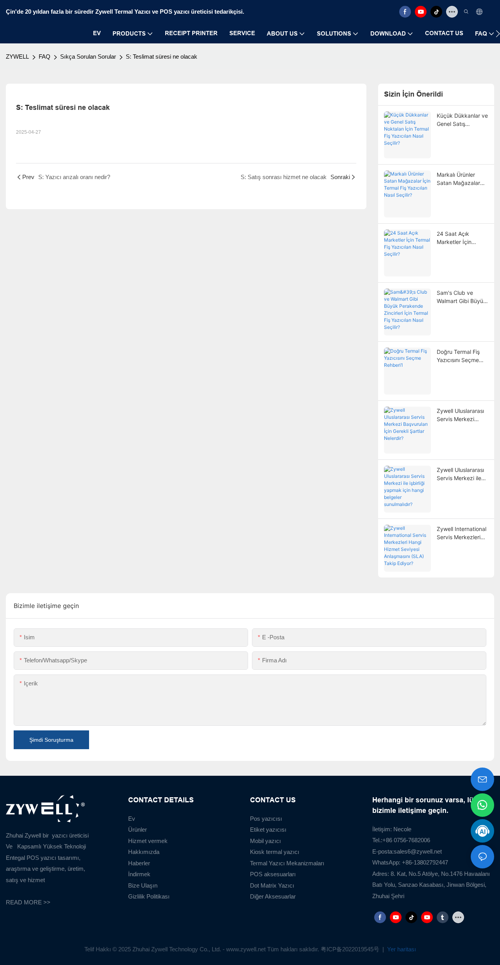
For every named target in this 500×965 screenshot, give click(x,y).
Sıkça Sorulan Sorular (88, 56)
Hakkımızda (143, 851)
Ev (131, 818)
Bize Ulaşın (142, 885)
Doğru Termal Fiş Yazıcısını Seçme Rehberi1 (458, 356)
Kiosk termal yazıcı (274, 851)
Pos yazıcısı (266, 818)
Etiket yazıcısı (268, 829)
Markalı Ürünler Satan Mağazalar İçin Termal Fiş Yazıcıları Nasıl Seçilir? (458, 179)
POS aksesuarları (273, 874)
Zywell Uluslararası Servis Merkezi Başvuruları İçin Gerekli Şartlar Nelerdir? (460, 415)
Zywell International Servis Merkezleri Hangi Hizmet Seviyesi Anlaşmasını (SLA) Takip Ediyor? (461, 533)
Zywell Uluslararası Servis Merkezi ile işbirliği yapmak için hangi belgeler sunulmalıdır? (462, 474)
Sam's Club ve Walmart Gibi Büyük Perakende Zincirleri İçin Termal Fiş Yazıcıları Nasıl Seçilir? (462, 297)
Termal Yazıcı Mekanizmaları (287, 863)
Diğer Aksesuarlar (273, 896)
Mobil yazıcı (265, 841)
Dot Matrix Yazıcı (272, 885)
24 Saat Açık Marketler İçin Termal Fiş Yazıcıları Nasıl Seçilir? (461, 238)
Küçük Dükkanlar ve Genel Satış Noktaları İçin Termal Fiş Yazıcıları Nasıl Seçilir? (462, 120)
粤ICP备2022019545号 (351, 949)
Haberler (139, 863)
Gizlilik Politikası (149, 896)
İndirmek (139, 874)
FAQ (44, 56)
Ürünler (137, 829)
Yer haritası (401, 949)
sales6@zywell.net (418, 851)
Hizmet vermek (148, 841)
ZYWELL (17, 56)
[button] (498, 33)
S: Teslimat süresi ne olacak (161, 56)
